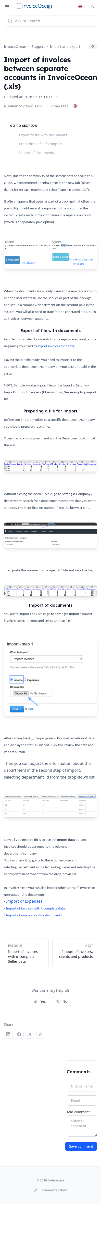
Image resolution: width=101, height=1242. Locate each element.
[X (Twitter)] (29, 1034)
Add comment (78, 1112)
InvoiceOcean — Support (24, 46)
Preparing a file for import (40, 143)
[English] (81, 6)
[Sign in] (36, 1190)
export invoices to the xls (56, 346)
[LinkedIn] (8, 1034)
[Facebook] (19, 1034)
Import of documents (36, 152)
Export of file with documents (43, 135)
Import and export (65, 46)
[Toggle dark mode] (92, 6)
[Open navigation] (7, 7)
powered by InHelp (54, 1190)
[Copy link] (92, 46)
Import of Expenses (24, 901)
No (65, 1001)
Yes (43, 1001)
